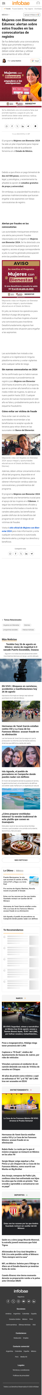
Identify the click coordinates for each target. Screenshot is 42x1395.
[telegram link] (29, 1301)
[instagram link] (18, 1301)
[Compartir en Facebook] (12, 126)
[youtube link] (23, 1301)
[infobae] (21, 3)
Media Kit (23, 1357)
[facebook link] (8, 1301)
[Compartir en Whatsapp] (6, 126)
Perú (31, 1319)
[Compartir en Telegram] (28, 126)
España (34, 1314)
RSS (34, 1325)
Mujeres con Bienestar (11, 625)
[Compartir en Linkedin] (23, 126)
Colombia (25, 1314)
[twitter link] (13, 1301)
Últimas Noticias (24, 1325)
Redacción (17, 1338)
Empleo (25, 1338)
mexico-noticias (28, 630)
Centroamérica (11, 1325)
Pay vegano (21, 9)
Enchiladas (31, 9)
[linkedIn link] (34, 1301)
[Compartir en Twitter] (17, 126)
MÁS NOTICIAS (21, 860)
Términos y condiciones (21, 1370)
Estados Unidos (14, 1319)
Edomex (27, 625)
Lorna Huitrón (16, 61)
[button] (3, 3)
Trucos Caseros (10, 9)
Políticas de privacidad (21, 1375)
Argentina (16, 1314)
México (5, 15)
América (8, 1314)
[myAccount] (38, 3)
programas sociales (10, 630)
